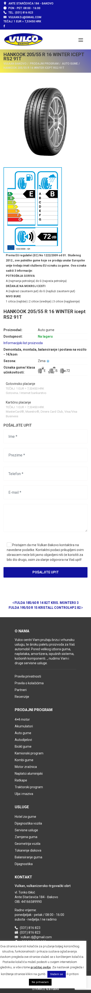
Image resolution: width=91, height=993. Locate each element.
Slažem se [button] (56, 974)
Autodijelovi (23, 740)
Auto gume (23, 733)
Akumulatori (24, 726)
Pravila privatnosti (28, 676)
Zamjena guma (26, 837)
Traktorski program (29, 787)
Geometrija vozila (27, 844)
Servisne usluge (26, 830)
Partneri (21, 690)
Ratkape (21, 780)
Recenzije (22, 697)
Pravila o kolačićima (29, 683)
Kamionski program (29, 753)
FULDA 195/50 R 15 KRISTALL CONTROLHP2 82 (45, 607)
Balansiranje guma (28, 857)
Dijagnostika (24, 864)
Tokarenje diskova (28, 850)
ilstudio (52, 989)
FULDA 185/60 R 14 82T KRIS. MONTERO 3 (46, 603)
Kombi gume (24, 760)
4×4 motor (22, 719)
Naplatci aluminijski (29, 773)
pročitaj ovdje (41, 967)
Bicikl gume (23, 746)
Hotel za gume (25, 816)
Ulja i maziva (24, 794)
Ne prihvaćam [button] (40, 982)
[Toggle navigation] (80, 39)
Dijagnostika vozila (28, 823)
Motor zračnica (26, 767)
